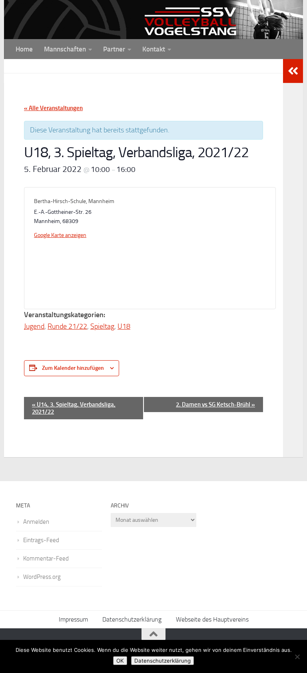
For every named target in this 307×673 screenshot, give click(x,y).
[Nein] (297, 657)
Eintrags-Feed (41, 540)
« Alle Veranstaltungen (53, 108)
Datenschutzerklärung (131, 619)
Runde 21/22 (67, 326)
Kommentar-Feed (46, 558)
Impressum (73, 619)
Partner (114, 49)
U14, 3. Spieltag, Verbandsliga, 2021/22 (74, 408)
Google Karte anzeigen (60, 235)
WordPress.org (42, 576)
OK (120, 660)
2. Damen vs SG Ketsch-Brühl (215, 404)
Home (24, 49)
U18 (124, 326)
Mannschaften (65, 49)
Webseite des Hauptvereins (212, 619)
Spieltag (102, 326)
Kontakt (153, 49)
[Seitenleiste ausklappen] (293, 71)
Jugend (34, 326)
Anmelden (36, 521)
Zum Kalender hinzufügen (73, 368)
